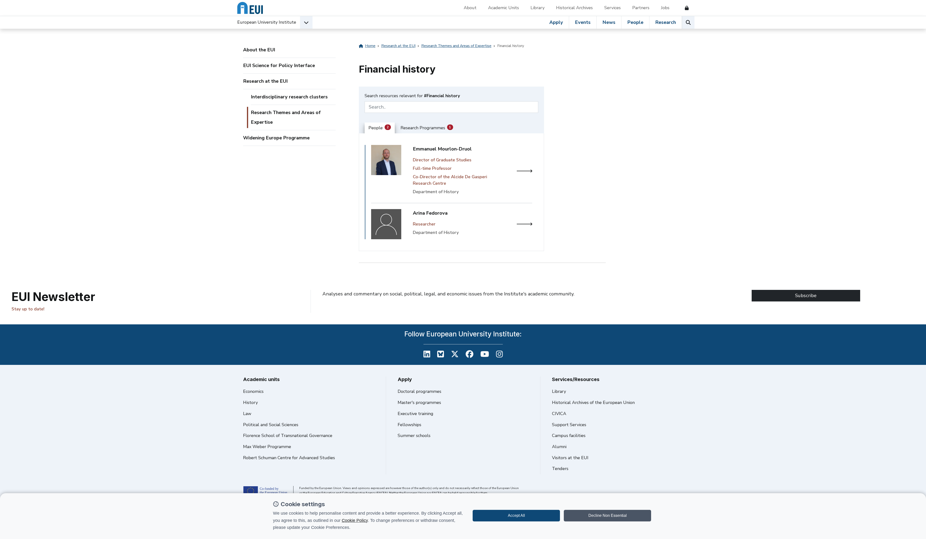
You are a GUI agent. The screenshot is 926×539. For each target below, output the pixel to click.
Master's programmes (419, 402)
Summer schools (414, 435)
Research (665, 22)
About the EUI (259, 50)
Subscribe (806, 295)
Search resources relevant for (412, 96)
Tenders (560, 468)
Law (247, 413)
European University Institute (266, 22)
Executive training (415, 413)
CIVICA (559, 413)
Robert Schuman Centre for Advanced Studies (289, 458)
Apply (556, 22)
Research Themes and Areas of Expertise (286, 117)
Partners (640, 8)
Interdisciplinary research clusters (289, 97)
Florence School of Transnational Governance (287, 435)
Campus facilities (569, 435)
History (250, 402)
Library (538, 8)
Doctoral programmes (419, 391)
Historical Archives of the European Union (593, 402)
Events (583, 22)
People (635, 22)
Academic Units (503, 8)
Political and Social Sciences (270, 425)
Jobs (665, 8)
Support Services (569, 425)
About (470, 8)
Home (370, 45)
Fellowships (409, 425)
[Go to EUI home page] (250, 8)
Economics (253, 391)
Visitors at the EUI (570, 458)
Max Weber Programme (267, 447)
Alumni (559, 447)
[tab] (380, 128)
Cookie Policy (355, 520)
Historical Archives (574, 8)
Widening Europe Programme (276, 138)
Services (612, 8)
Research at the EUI (265, 81)
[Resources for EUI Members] (685, 8)
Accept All (516, 515)
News (608, 22)
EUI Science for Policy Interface (279, 65)
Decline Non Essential (607, 515)
